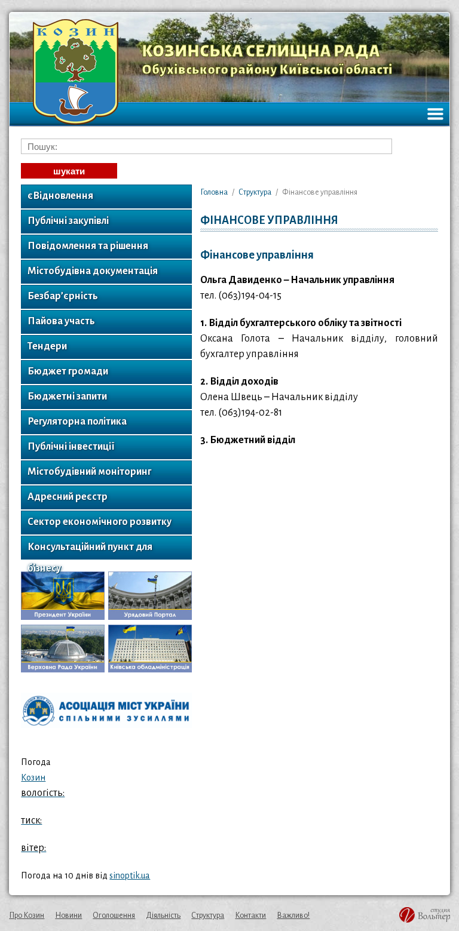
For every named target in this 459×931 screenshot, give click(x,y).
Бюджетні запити (67, 396)
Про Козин (26, 915)
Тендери (47, 346)
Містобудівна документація (92, 271)
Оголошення (114, 915)
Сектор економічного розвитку (99, 522)
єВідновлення (60, 195)
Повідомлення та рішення (87, 246)
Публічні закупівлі (68, 221)
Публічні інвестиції (71, 446)
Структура (207, 915)
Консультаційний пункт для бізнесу (89, 551)
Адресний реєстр (67, 496)
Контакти (250, 915)
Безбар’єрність (62, 296)
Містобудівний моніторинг (89, 471)
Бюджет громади (67, 371)
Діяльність (163, 915)
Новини (68, 915)
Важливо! (293, 915)
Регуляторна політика (77, 421)
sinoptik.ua (129, 875)
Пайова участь (61, 321)
